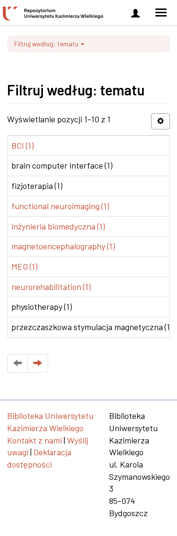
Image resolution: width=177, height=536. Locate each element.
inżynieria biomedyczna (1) (58, 226)
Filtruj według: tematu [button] (47, 44)
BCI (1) (22, 145)
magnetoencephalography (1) (63, 246)
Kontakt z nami (34, 440)
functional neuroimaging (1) (60, 206)
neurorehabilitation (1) (51, 286)
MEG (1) (24, 266)
